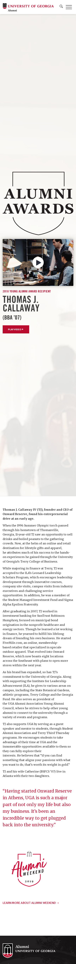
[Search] (61, 7)
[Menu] (68, 7)
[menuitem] (61, 7)
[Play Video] (38, 262)
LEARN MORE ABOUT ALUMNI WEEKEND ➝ (31, 903)
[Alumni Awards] (38, 203)
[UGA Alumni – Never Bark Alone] (28, 7)
